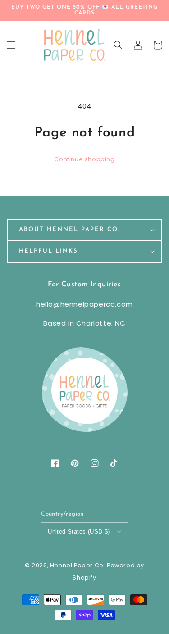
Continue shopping (84, 159)
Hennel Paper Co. (78, 565)
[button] (118, 45)
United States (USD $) (79, 531)
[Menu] (11, 45)
